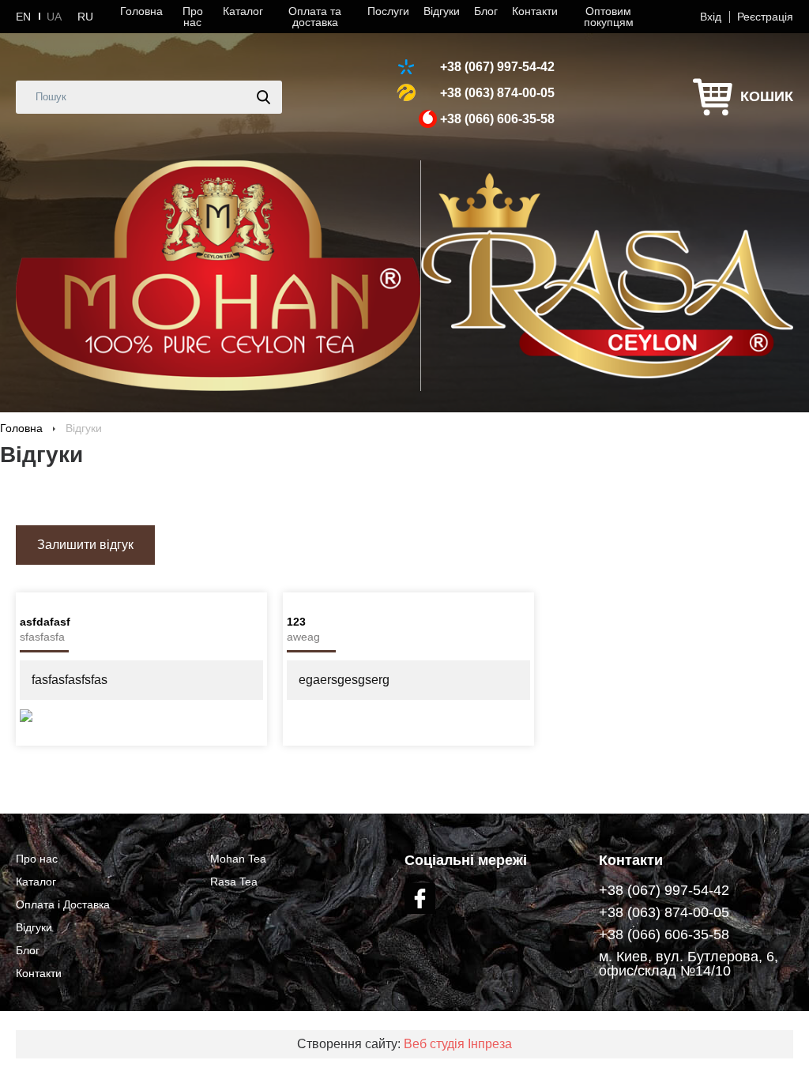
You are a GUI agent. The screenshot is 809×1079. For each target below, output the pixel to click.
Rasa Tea (234, 881)
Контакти (535, 11)
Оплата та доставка (314, 16)
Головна (141, 11)
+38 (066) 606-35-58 (497, 119)
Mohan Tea (238, 858)
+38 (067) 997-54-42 (497, 66)
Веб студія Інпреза (458, 1044)
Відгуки (441, 11)
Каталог (243, 11)
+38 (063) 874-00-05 (497, 93)
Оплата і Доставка (63, 904)
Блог (486, 11)
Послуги (388, 11)
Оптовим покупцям (609, 16)
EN (23, 16)
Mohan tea (218, 275)
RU (85, 16)
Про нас (192, 16)
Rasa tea (606, 275)
